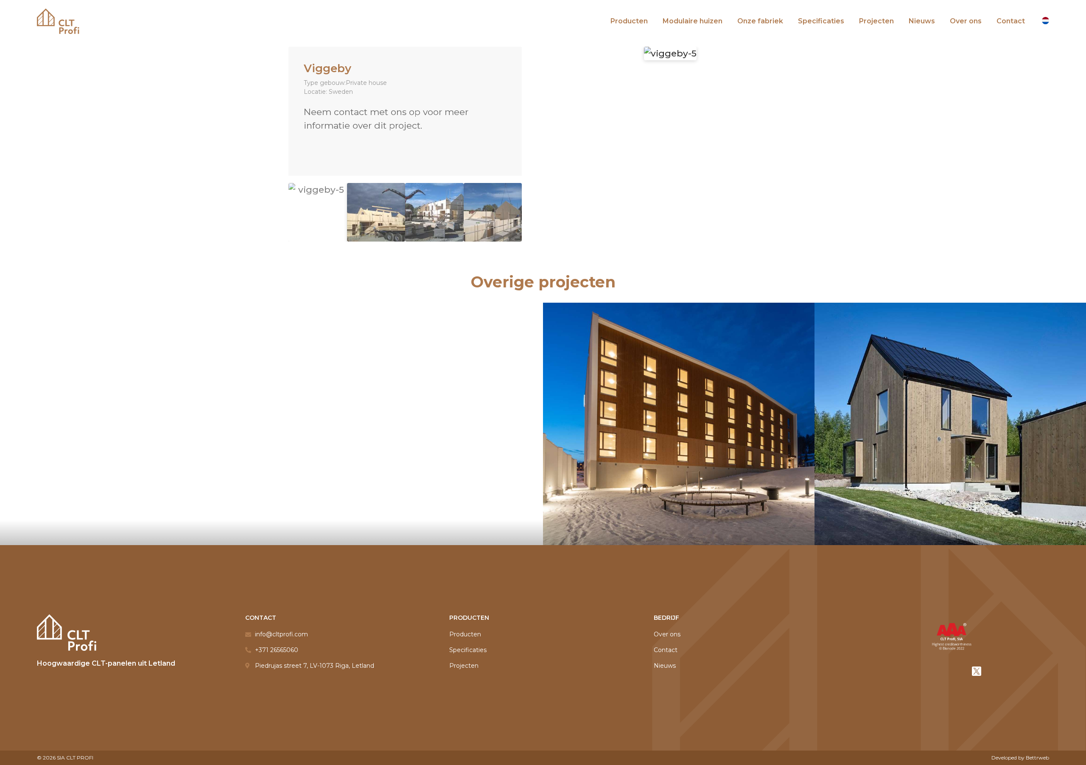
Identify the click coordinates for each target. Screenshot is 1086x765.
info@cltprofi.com (281, 634)
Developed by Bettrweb (1020, 757)
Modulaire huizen (692, 21)
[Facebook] (926, 671)
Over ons (966, 21)
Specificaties (821, 21)
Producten (629, 21)
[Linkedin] (951, 671)
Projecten (876, 21)
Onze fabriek (760, 21)
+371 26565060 (276, 650)
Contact (1010, 21)
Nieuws (922, 21)
